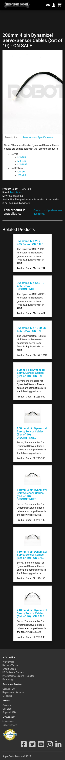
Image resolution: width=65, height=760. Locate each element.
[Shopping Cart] (60, 5)
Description (11, 137)
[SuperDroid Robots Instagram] (50, 746)
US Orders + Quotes (13, 672)
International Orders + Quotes (18, 676)
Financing (7, 679)
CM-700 (22, 175)
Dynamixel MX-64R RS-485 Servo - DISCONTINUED (31, 286)
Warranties (8, 662)
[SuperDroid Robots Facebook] (24, 746)
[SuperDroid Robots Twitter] (32, 746)
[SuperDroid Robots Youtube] (41, 746)
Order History (9, 725)
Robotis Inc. (16, 192)
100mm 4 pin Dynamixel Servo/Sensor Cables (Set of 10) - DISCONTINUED (32, 433)
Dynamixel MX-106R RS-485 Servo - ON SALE (32, 329)
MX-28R (22, 157)
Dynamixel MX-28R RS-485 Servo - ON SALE (31, 242)
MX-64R (22, 161)
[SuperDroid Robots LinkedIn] (58, 746)
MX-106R (22, 164)
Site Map (7, 695)
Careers (6, 705)
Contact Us (8, 688)
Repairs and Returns (13, 692)
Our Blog (7, 708)
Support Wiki (9, 712)
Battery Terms (10, 665)
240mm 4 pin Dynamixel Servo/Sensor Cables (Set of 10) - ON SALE (32, 613)
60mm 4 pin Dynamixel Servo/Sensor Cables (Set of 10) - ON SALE (31, 373)
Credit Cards (9, 669)
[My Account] (53, 5)
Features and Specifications (38, 137)
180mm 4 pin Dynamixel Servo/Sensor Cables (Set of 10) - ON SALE (32, 554)
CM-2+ (21, 171)
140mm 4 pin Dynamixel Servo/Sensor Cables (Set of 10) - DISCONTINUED (32, 494)
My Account (8, 721)
